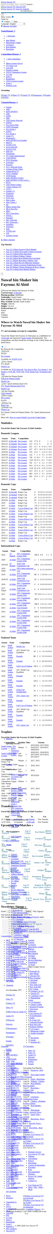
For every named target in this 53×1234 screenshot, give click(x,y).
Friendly (19, 656)
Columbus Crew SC (21, 935)
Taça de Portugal (17, 810)
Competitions (6, 54)
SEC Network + (17, 1174)
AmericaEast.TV (17, 1123)
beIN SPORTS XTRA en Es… (18, 180)
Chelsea (14, 857)
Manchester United (18, 863)
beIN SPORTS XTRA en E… (23, 1132)
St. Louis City (35, 1020)
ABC (13, 1061)
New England (35, 978)
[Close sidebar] (2, 274)
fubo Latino (15, 1152)
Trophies (4, 315)
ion (12, 1156)
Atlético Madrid (17, 874)
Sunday (14, 755)
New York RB (35, 987)
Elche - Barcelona (38, 1079)
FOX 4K (11, 372)
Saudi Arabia (26, 338)
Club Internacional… (20, 913)
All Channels (11, 1191)
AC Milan (15, 881)
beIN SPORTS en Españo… (22, 1092)
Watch (3, 310)
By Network (6, 349)
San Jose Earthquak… (21, 953)
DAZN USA (16, 1101)
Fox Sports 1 (16, 1081)
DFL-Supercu (11, 1229)
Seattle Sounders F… (21, 970)
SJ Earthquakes (36, 1016)
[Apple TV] (25, 95)
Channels (9, 985)
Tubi (12, 1181)
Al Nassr (14, 899)
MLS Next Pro (16, 1161)
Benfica (14, 885)
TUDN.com (15, 1183)
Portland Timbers (19, 964)
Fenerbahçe (15, 896)
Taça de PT (10, 1231)
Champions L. (11, 1202)
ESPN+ (14, 1083)
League (7, 22)
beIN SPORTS (17, 1063)
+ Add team (10, 36)
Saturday (14, 753)
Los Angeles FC (18, 950)
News (8, 1196)
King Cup (5, 405)
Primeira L (10, 1226)
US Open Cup (16, 777)
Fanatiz (14, 1059)
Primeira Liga (16, 806)
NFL (35, 1187)
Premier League (17, 795)
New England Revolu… (21, 917)
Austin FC (17, 975)
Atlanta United (36, 1005)
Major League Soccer (19, 774)
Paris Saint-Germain (18, 894)
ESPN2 (14, 1074)
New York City (35, 985)
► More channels (8, 240)
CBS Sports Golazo (18, 1136)
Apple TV (15, 1088)
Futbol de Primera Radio (10, 379)
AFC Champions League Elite (23, 555)
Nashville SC (17, 910)
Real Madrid (16, 872)
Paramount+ (15, 1090)
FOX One (15, 1150)
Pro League (5, 356)
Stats (3, 313)
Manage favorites (10, 26)
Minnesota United (37, 1031)
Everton (14, 868)
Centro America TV (18, 1139)
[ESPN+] (5, 97)
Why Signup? (38, 911)
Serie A (14, 799)
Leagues (9, 765)
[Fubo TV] (5, 95)
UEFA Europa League (14, 81)
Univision (14, 1114)
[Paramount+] (36, 95)
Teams (8, 845)
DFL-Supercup (17, 808)
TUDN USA (16, 1097)
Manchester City (17, 861)
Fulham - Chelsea (37, 1081)
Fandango (15, 1145)
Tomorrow (15, 751)
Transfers (4, 317)
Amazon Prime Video (19, 1121)
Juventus (14, 877)
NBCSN (14, 1103)
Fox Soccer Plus (17, 1077)
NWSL (14, 779)
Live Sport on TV (35, 1185)
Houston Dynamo (19, 946)
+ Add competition (13, 59)
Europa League (17, 791)
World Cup (5, 367)
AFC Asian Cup (22, 696)
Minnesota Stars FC (21, 968)
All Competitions (12, 841)
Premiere (14, 1170)
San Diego (35, 1038)
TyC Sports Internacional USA (13, 386)
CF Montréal (18, 939)
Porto (13, 888)
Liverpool (14, 859)
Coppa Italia (15, 815)
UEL (8, 1204)
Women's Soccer (34, 1152)
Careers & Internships (36, 1165)
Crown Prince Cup (25, 508)
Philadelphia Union (20, 937)
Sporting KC (36, 1042)
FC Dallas (16, 955)
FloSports (14, 1147)
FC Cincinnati (17, 919)
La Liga (14, 797)
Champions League (18, 788)
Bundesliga (15, 802)
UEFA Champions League (16, 72)
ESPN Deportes (17, 1079)
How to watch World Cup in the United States (28, 417)
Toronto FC (17, 933)
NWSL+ (14, 1167)
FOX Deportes (16, 1112)
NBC (13, 1070)
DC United (16, 928)
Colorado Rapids (19, 959)
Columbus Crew (37, 996)
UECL (8, 1206)
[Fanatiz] (47, 95)
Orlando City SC (20, 930)
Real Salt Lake (18, 961)
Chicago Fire (17, 915)
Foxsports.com (45, 372)
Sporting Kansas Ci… (22, 977)
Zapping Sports (17, 1187)
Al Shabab (13, 444)
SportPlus (14, 1176)
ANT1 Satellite (17, 1125)
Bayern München (17, 890)
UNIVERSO (16, 1110)
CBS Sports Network (19, 1072)
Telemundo (15, 1105)
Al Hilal (12, 452)
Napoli (13, 883)
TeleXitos (14, 1178)
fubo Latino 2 (16, 1154)
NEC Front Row (17, 1165)
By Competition (17, 349)
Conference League (18, 793)
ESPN (13, 1068)
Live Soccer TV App (36, 1154)
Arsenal (14, 854)
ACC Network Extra (19, 1119)
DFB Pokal (15, 813)
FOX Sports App (32, 372)
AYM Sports (16, 1128)
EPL (7, 1215)
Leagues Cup (16, 824)
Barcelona (15, 870)
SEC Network (16, 1172)
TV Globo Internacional (15, 156)
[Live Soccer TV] (8, 2)
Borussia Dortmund (18, 892)
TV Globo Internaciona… (21, 1108)
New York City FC (19, 924)
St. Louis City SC (19, 957)
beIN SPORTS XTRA (20, 1130)
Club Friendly (16, 836)
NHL (41, 1187)
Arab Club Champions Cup (23, 565)
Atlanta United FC (20, 941)
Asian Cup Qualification (21, 691)
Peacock (14, 1116)
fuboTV (14, 1094)
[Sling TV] (15, 95)
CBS (13, 1066)
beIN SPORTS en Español (16, 140)
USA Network (16, 1099)
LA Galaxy (17, 966)
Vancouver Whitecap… (21, 948)
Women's (9, 1198)
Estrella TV (15, 1143)
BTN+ (13, 1134)
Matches (9, 739)
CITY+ (14, 1141)
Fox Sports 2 (16, 1085)
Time (15, 22)
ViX (12, 1185)
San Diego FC (19, 972)
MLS (8, 1211)
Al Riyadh (17, 293)
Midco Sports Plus (18, 1159)
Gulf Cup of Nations (24, 666)
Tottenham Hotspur (18, 865)
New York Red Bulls (20, 926)
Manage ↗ (10, 31)
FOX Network (17, 369)
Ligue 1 (14, 804)
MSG (13, 1163)
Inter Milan (15, 879)
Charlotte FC (17, 922)
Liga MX (14, 827)
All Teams (10, 981)
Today (13, 748)
